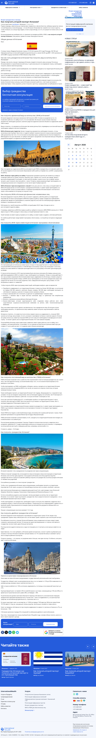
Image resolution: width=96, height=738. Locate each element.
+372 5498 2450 (83, 2)
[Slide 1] (77, 34)
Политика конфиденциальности (34, 732)
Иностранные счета (35, 7)
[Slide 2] (80, 34)
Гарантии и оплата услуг (8, 701)
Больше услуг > (29, 710)
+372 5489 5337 (72, 2)
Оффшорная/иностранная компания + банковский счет (40, 699)
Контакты (4, 708)
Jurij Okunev (15, 24)
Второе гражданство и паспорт (10, 20)
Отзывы (3, 704)
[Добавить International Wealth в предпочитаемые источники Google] (53, 632)
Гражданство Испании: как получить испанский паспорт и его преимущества (15, 673)
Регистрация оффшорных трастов (35, 703)
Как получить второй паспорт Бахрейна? (78, 672)
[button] (93, 646)
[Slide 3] (83, 34)
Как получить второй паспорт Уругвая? (46, 672)
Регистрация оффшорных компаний (35, 697)
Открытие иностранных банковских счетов (37, 694)
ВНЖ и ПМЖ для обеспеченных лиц (35, 707)
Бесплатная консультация (74, 30)
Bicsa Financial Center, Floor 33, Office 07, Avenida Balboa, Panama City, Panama (83, 716)
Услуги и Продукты (6, 694)
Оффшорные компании (11, 7)
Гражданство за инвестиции (58, 7)
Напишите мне (50, 624)
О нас (2, 699)
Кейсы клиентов (83, 7)
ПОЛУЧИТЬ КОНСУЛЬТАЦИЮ (52, 106)
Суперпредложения (6, 697)
